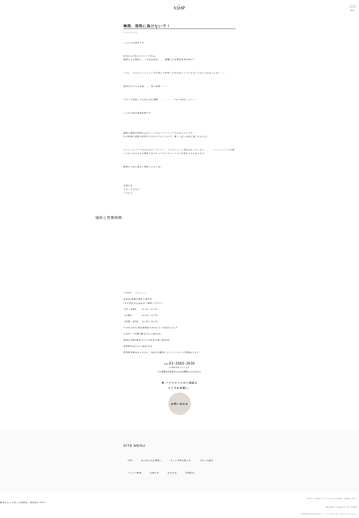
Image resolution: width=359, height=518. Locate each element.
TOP (130, 460)
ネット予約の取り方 (180, 460)
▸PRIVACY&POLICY (312, 514)
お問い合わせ (179, 404)
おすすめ (172, 473)
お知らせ (128, 185)
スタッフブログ (131, 189)
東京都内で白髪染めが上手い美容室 (341, 507)
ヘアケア (128, 193)
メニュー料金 (134, 473)
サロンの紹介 (207, 460)
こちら (139, 303)
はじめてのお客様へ (151, 460)
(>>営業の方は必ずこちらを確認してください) (179, 371)
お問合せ (190, 473)
